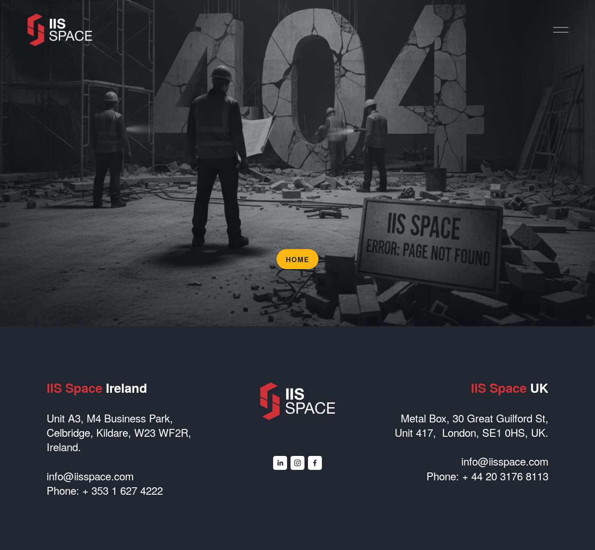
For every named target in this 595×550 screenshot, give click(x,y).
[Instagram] (297, 463)
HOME (297, 259)
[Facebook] (315, 463)
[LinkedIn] (280, 463)
